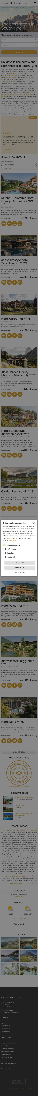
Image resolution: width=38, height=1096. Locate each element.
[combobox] (34, 522)
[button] (19, 572)
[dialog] (19, 548)
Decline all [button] (19, 568)
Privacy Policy (13, 540)
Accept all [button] (20, 563)
